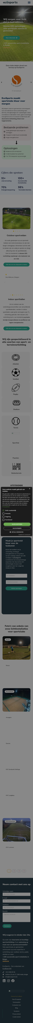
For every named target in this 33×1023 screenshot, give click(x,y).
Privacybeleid (6, 507)
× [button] (29, 488)
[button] (16, 532)
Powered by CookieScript (24, 534)
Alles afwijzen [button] (17, 528)
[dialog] (16, 511)
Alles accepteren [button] (17, 524)
